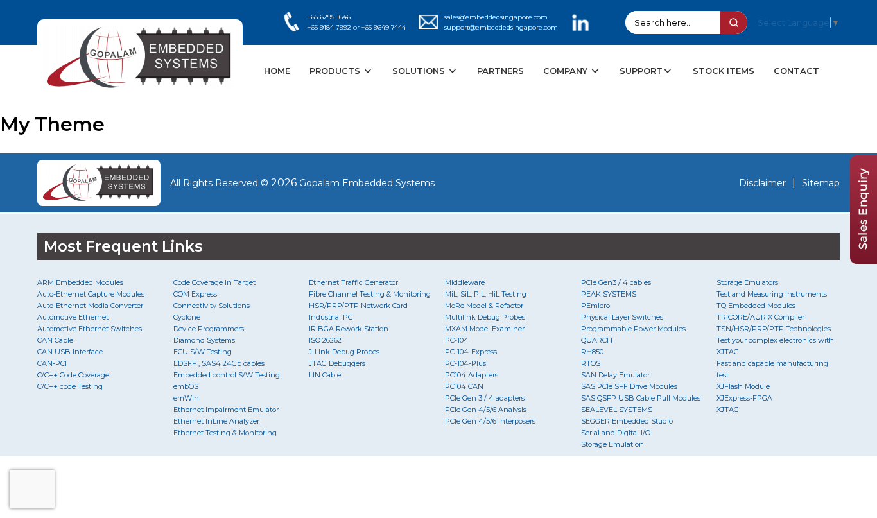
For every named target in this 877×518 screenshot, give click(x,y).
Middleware (465, 282)
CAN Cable (55, 340)
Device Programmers (208, 328)
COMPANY (566, 70)
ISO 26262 (325, 340)
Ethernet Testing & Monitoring (225, 432)
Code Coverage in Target (214, 282)
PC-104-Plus (465, 363)
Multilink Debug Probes (485, 317)
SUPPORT (641, 70)
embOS (185, 386)
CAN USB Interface (70, 351)
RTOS (590, 363)
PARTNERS (500, 70)
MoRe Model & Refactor (484, 305)
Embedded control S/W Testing (226, 374)
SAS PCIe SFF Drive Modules (629, 386)
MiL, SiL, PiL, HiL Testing (485, 293)
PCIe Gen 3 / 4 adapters (485, 397)
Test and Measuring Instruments (771, 293)
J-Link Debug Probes (344, 351)
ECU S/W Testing (202, 351)
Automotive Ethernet (73, 317)
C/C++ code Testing (70, 386)
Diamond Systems (204, 340)
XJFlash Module (743, 386)
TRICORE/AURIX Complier (760, 317)
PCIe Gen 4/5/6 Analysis (485, 409)
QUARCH (596, 340)
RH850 (592, 351)
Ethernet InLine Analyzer (216, 421)
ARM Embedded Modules (80, 282)
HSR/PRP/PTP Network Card (358, 305)
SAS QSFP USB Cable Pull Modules (640, 397)
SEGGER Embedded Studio (627, 421)
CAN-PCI (52, 363)
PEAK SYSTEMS (608, 293)
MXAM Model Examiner (485, 328)
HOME (277, 70)
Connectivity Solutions (211, 305)
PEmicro (595, 305)
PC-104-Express (471, 351)
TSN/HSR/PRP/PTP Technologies (773, 328)
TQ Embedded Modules (755, 305)
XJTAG (727, 409)
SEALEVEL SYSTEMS (616, 409)
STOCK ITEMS (723, 70)
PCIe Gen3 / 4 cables (616, 282)
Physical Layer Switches (622, 317)
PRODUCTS (336, 70)
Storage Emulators (747, 282)
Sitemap (821, 183)
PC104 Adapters (471, 374)
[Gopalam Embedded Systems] (99, 183)
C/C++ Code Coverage (73, 374)
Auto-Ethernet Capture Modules (90, 293)
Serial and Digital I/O (615, 432)
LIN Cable (325, 374)
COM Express (195, 293)
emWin (186, 397)
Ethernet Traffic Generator (353, 282)
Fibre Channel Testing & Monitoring (370, 293)
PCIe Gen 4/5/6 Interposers (490, 421)
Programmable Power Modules (633, 328)
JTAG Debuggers (337, 363)
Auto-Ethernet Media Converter (90, 305)
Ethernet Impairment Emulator (226, 409)
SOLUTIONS (419, 70)
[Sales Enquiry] (863, 260)
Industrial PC (330, 317)
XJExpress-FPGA (744, 397)
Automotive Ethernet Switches (89, 328)
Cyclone (186, 317)
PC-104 (457, 340)
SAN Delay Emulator (615, 374)
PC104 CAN (464, 386)
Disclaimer (762, 183)
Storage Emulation (612, 444)
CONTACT (796, 70)
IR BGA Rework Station (348, 328)
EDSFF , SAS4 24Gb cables (219, 363)
